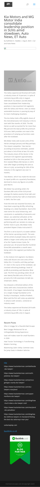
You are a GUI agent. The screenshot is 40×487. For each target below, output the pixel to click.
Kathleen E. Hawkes (13, 41)
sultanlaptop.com (10, 425)
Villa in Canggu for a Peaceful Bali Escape (19, 326)
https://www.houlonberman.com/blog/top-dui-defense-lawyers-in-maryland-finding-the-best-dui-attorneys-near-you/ (20, 417)
